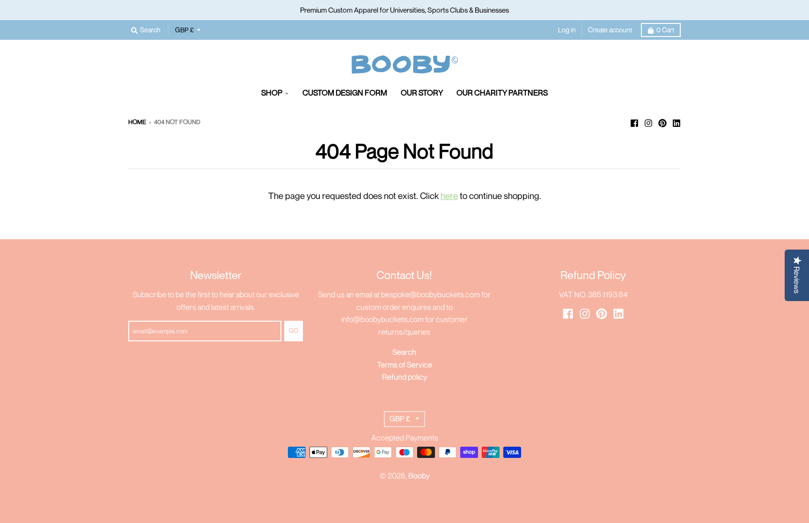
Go (293, 330)
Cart (665, 30)
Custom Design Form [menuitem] (344, 92)
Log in (567, 30)
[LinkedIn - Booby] (676, 121)
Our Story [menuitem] (422, 92)
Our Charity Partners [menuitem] (502, 92)
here (449, 195)
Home (137, 121)
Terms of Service (404, 364)
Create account (610, 30)
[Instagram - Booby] (648, 121)
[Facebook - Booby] (634, 121)
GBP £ (184, 30)
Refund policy (404, 377)
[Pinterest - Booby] (662, 121)
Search (404, 352)
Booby (419, 475)
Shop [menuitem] (271, 92)
